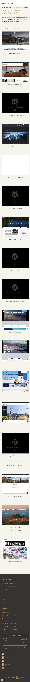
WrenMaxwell (18, 678)
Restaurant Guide (6, 612)
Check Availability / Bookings (9, 586)
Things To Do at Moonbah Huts (9, 615)
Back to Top (15, 676)
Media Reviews (5, 602)
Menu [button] (27, 2)
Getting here (5, 593)
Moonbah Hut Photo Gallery (9, 623)
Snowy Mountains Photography (10, 629)
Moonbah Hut (8, 3)
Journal (3, 599)
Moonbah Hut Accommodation (9, 583)
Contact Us (4, 590)
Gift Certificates (6, 596)
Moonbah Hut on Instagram (9, 626)
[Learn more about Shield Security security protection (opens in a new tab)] (2, 680)
